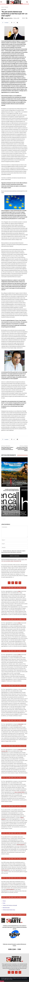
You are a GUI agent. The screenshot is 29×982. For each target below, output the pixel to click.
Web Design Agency (5, 979)
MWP (12, 979)
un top (19, 591)
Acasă (2, 7)
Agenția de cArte (8, 18)
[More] (17, 22)
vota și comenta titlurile (19, 792)
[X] (20, 582)
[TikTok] (16, 582)
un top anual (20, 724)
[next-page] (4, 519)
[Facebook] (9, 582)
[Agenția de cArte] (2, 18)
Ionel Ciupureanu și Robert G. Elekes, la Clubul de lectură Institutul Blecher (7, 448)
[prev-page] (2, 519)
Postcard (6, 7)
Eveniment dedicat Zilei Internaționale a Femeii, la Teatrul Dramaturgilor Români (22, 449)
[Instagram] (12, 582)
